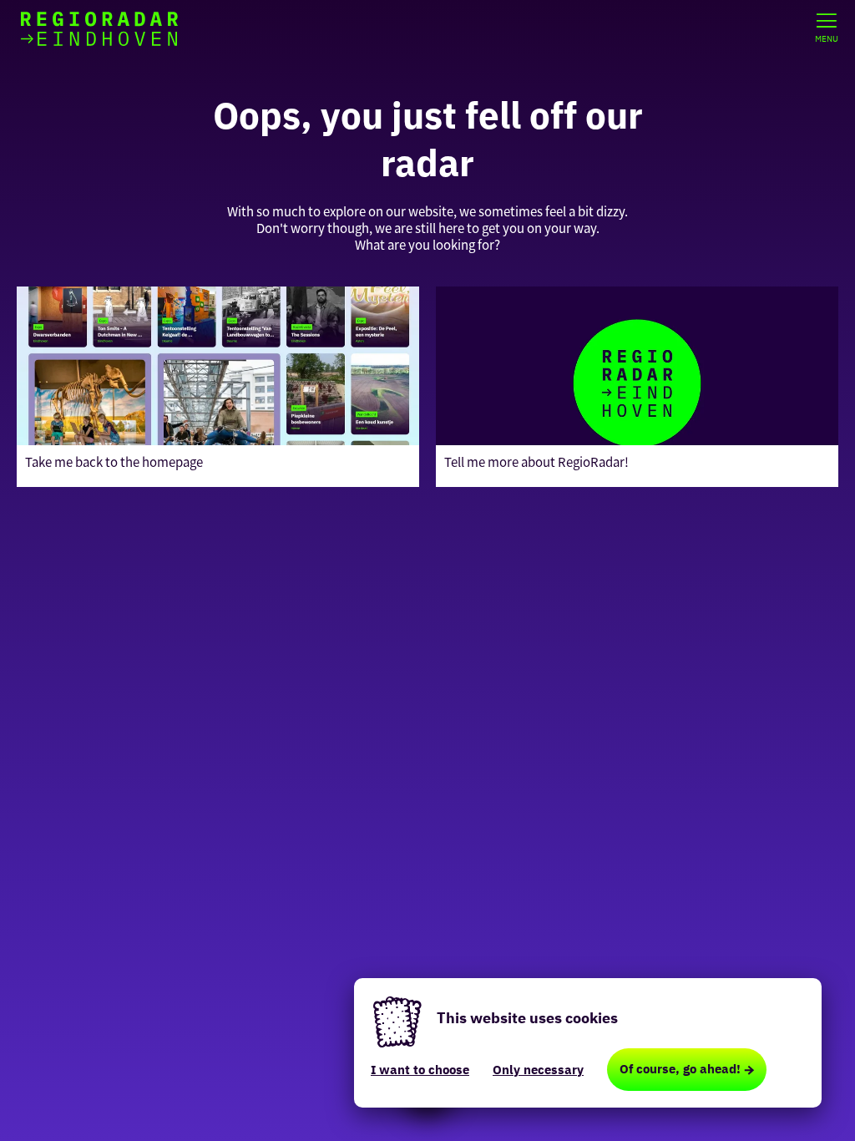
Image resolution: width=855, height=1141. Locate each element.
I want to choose (420, 1070)
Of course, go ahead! (680, 1069)
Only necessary (538, 1070)
